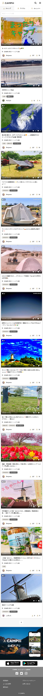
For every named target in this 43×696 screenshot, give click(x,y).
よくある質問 (7, 684)
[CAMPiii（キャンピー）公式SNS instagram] (26, 673)
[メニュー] (40, 3)
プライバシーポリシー (29, 680)
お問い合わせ (26, 684)
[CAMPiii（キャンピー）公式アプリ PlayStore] (30, 663)
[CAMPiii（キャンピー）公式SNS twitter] (21, 673)
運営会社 (5, 687)
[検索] (35, 3)
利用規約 (5, 680)
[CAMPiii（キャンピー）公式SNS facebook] (17, 673)
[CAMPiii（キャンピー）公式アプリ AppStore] (13, 663)
